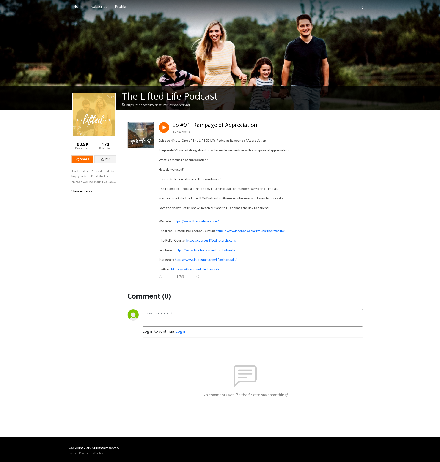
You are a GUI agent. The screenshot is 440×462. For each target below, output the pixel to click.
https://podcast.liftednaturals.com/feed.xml (158, 105)
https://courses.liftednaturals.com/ (211, 240)
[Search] (361, 6)
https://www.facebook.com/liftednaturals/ (205, 250)
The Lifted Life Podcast (170, 96)
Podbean (99, 453)
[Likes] (160, 276)
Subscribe (99, 6)
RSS (107, 159)
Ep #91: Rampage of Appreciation (215, 125)
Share (84, 159)
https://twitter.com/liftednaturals (195, 269)
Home (78, 6)
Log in (181, 331)
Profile (120, 6)
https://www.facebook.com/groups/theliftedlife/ (250, 231)
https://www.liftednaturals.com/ (196, 221)
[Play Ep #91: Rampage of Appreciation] (164, 127)
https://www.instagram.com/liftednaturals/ (205, 259)
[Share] (198, 276)
